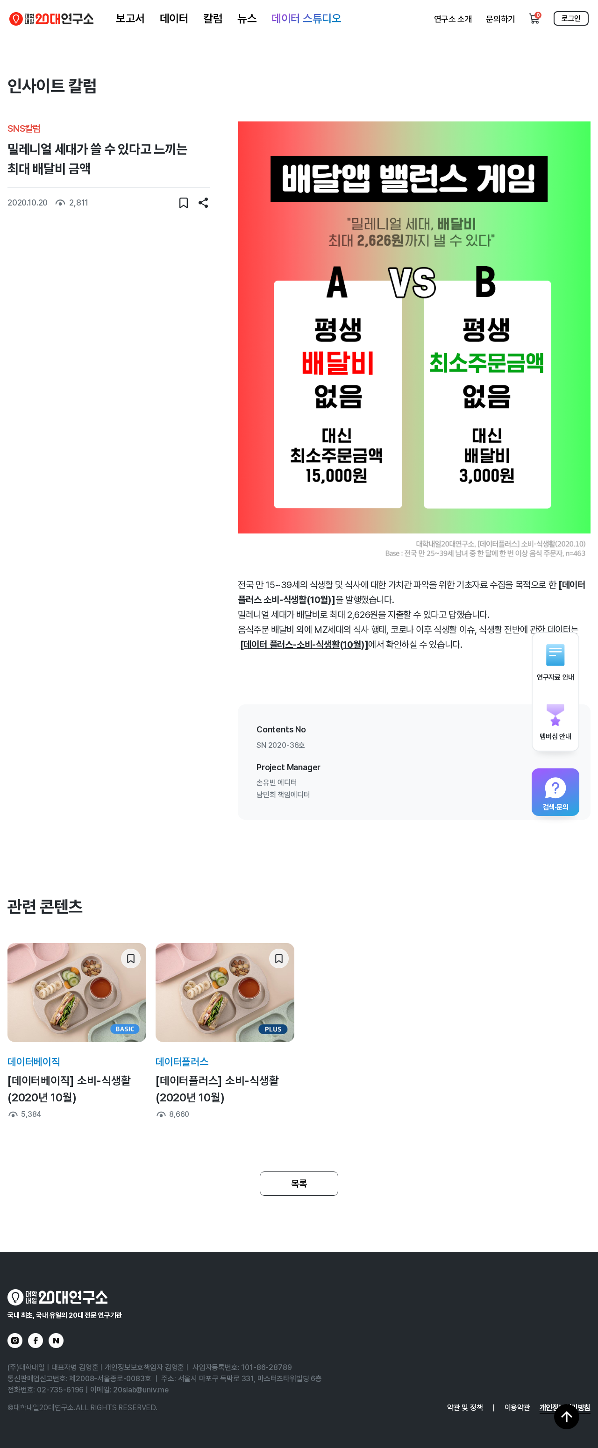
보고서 (130, 18)
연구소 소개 (453, 19)
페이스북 (35, 1340)
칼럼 (212, 18)
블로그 (56, 1340)
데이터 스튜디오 (306, 18)
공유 (203, 202)
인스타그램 (14, 1340)
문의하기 (500, 19)
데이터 (174, 18)
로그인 (571, 18)
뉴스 (246, 18)
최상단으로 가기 (566, 1416)
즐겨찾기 (183, 202)
